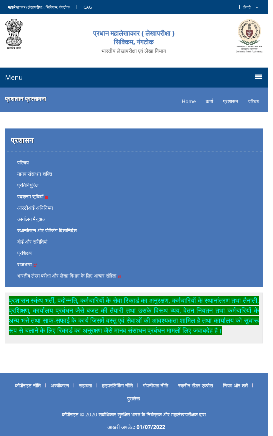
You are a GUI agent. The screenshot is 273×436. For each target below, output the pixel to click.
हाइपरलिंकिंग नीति (117, 385)
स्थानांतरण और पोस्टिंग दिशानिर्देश (47, 230)
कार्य (209, 101)
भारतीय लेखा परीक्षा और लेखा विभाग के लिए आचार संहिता (67, 275)
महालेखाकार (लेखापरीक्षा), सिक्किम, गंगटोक (39, 7)
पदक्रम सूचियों (31, 196)
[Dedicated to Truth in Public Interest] (249, 36)
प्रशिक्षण (24, 253)
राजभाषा (25, 264)
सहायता (85, 385)
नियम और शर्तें (235, 385)
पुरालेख (133, 398)
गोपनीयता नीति (155, 385)
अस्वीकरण (60, 385)
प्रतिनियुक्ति (27, 185)
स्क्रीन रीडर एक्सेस (195, 385)
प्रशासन (230, 101)
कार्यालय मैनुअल (31, 219)
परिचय (23, 162)
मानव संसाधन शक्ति (34, 173)
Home (189, 101)
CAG (88, 7)
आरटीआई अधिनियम (35, 207)
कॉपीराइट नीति (28, 385)
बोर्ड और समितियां (32, 241)
